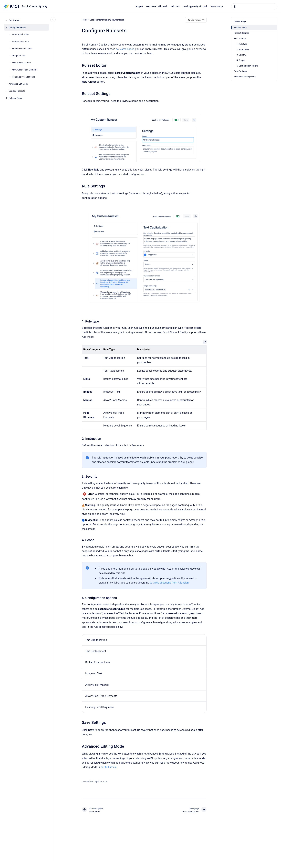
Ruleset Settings (241, 33)
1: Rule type (242, 44)
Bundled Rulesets (17, 91)
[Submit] (235, 6)
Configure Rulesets (17, 27)
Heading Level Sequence (23, 77)
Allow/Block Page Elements (25, 70)
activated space (125, 49)
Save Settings (240, 71)
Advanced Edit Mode (18, 84)
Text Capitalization (20, 34)
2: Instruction (243, 49)
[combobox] (254, 6)
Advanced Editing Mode (245, 76)
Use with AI (196, 20)
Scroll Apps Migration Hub (195, 6)
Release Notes (15, 98)
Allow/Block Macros (21, 62)
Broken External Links (22, 48)
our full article (108, 767)
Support (139, 6)
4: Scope (241, 60)
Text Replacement (20, 41)
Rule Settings (240, 38)
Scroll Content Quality (34, 6)
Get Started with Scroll (156, 6)
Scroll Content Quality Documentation (107, 20)
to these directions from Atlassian (169, 582)
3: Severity (241, 55)
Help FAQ (175, 6)
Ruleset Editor (240, 27)
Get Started (14, 20)
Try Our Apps (217, 6)
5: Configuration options (247, 66)
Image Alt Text (18, 55)
